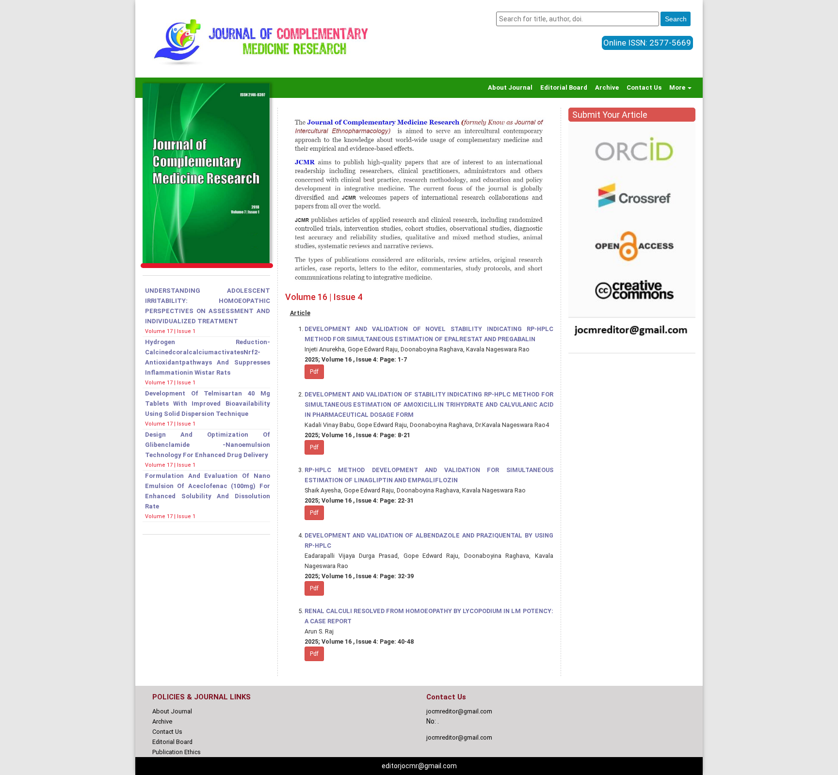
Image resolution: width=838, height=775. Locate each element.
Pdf (314, 371)
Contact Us (644, 87)
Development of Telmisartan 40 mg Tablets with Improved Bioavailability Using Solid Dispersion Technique (207, 403)
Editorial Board (563, 87)
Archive (607, 87)
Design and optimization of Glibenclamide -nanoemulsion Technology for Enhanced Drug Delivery (207, 445)
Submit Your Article (609, 115)
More (678, 87)
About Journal (510, 87)
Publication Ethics (176, 752)
